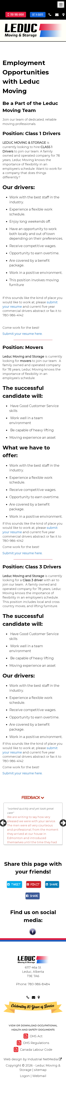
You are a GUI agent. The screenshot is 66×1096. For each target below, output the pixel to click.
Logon (25, 1076)
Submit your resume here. (22, 334)
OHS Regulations (35, 1043)
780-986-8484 (16, 14)
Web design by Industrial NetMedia (31, 1059)
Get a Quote (37, 14)
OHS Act (35, 1036)
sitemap (40, 1070)
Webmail (39, 1076)
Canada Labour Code (35, 1050)
